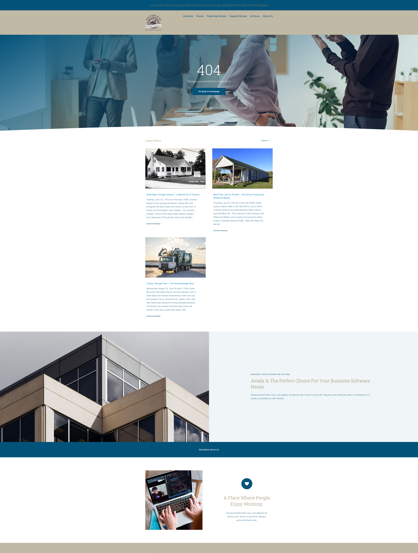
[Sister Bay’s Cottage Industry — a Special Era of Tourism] (175, 168)
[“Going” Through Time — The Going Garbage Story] (175, 257)
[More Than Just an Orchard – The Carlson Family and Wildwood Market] (242, 168)
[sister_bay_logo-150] (153, 15)
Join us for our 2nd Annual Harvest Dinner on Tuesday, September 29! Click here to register (209, 5)
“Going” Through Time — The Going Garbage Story (170, 283)
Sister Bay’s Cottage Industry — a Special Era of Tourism (173, 194)
